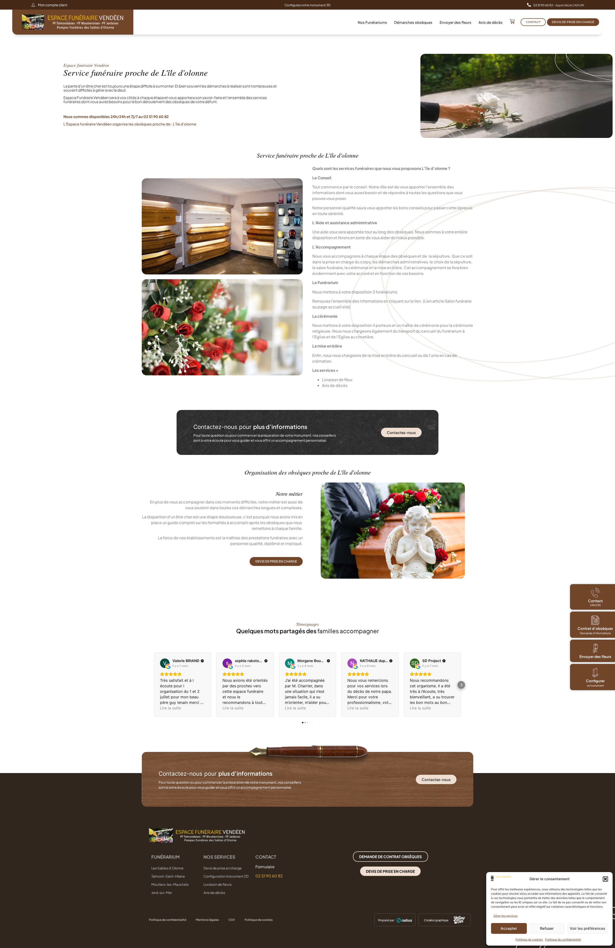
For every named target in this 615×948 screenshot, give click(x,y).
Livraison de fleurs (217, 884)
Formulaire (265, 866)
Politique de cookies (529, 939)
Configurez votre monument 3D (307, 5)
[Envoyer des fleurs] (595, 648)
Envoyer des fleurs (455, 22)
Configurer (595, 680)
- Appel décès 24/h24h (558, 5)
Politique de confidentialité (563, 939)
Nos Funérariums (372, 22)
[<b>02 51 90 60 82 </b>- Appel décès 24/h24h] (529, 5)
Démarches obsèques (413, 22)
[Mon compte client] (33, 4)
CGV (231, 920)
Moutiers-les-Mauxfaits (170, 884)
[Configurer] (595, 672)
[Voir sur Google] (165, 663)
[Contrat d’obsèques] (595, 620)
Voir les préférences (587, 928)
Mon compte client (52, 5)
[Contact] (595, 593)
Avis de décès (491, 22)
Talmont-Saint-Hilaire (168, 876)
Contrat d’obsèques (595, 628)
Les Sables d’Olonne (167, 868)
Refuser (547, 928)
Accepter (509, 928)
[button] (605, 879)
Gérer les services (505, 915)
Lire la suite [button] (170, 708)
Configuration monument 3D (225, 876)
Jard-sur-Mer (161, 892)
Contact (595, 600)
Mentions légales (207, 920)
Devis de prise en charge (222, 868)
